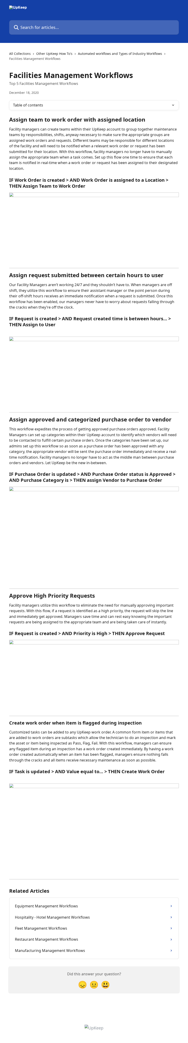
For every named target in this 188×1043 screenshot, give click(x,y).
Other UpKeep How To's (54, 53)
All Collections (20, 53)
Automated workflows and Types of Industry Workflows (120, 53)
